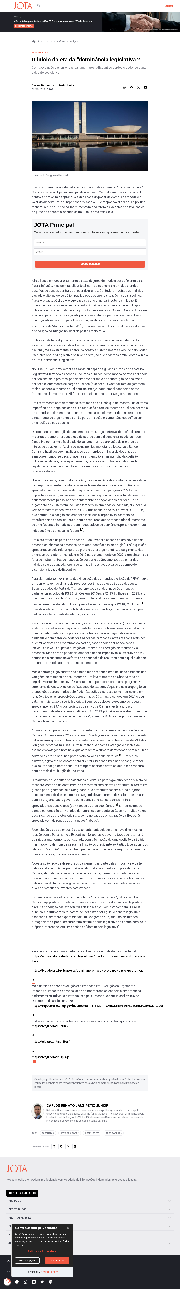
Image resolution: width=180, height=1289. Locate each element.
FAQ (8, 1261)
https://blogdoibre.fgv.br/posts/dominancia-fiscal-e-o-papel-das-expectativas (87, 970)
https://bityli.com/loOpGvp (50, 1057)
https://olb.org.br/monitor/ (51, 1041)
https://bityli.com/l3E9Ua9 (50, 1026)
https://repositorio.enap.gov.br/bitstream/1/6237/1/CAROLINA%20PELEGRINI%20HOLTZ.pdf (97, 1006)
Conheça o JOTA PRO (22, 1193)
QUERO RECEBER (90, 263)
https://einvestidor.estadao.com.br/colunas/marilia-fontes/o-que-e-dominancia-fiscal (89, 958)
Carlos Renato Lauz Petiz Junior (53, 85)
